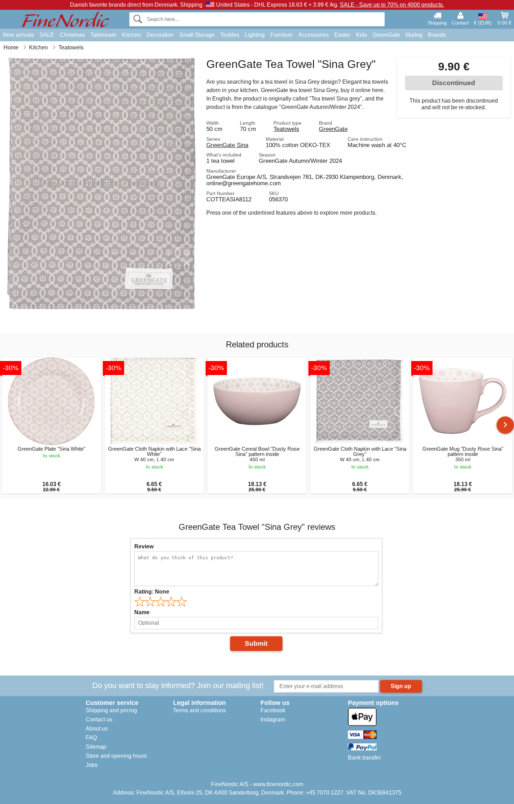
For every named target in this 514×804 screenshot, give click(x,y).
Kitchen (131, 35)
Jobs (92, 765)
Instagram (272, 719)
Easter (342, 35)
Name (142, 612)
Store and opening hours (116, 756)
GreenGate (386, 35)
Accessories (313, 35)
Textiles (229, 35)
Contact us (99, 719)
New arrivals (18, 35)
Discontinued (453, 82)
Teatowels (286, 128)
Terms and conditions (199, 710)
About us (97, 729)
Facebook (272, 710)
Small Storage (197, 35)
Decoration (160, 35)
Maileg (414, 35)
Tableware (103, 35)
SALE (47, 35)
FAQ (91, 738)
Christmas (72, 35)
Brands (437, 35)
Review (144, 546)
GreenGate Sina (227, 144)
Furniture (281, 35)
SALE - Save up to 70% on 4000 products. (392, 5)
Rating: (151, 592)
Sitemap (96, 747)
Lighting (255, 35)
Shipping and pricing (111, 710)
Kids (361, 35)
